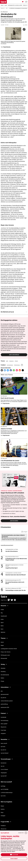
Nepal (2, 645)
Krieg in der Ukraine (5, 651)
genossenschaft (5, 694)
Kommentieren (10, 365)
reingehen (3, 733)
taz (4, 596)
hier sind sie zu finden (20, 539)
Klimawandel (4, 658)
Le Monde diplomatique (6, 792)
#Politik (16, 361)
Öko (2, 612)
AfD (6, 8)
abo (2, 691)
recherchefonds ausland (7, 700)
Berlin (2, 625)
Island (2, 642)
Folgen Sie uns (4, 600)
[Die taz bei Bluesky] (12, 600)
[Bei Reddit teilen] (20, 370)
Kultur (2, 619)
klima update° (4, 723)
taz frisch (3, 746)
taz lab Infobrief (4, 753)
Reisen (2, 806)
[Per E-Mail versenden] (2, 370)
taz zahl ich (3, 697)
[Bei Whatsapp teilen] (14, 370)
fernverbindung (4, 720)
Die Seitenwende (5, 674)
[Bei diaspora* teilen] (17, 370)
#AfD (7, 361)
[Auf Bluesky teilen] (8, 370)
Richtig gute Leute (5, 655)
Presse (2, 681)
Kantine (2, 809)
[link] (2, 5)
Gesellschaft (4, 616)
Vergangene (4, 772)
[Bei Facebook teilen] (11, 370)
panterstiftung (4, 704)
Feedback (3, 825)
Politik (2, 609)
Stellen (2, 678)
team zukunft (4, 743)
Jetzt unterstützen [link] (14, 354)
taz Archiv (3, 795)
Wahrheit (2, 8)
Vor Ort (2, 766)
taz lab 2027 (4, 776)
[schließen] (26, 832)
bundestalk (3, 717)
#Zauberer (11, 361)
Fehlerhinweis (17, 365)
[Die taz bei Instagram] (15, 600)
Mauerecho (3, 727)
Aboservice (3, 828)
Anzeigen (3, 815)
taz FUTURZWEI (4, 789)
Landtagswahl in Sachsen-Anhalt (9, 648)
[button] (26, 2)
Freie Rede (3, 730)
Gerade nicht (21, 832)
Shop (2, 812)
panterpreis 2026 (5, 707)
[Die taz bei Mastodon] (9, 600)
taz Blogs (3, 786)
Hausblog (3, 671)
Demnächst (3, 763)
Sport (2, 622)
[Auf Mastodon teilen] (5, 370)
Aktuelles (3, 668)
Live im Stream (4, 769)
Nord (2, 629)
